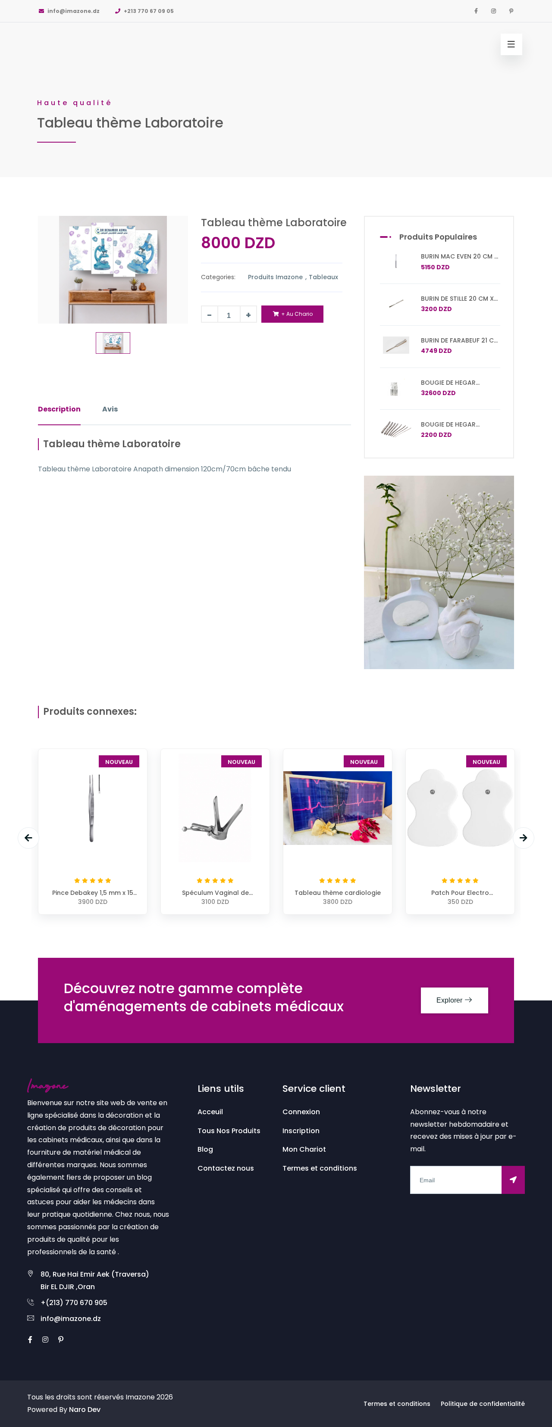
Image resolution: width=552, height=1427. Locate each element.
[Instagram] (493, 11)
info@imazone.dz (73, 11)
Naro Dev (84, 1410)
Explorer (450, 1000)
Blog (205, 1149)
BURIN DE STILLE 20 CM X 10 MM (457, 302)
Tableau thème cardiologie (338, 892)
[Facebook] (476, 11)
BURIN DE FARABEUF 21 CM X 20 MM (460, 344)
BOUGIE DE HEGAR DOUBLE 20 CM (448, 428)
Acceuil (210, 1112)
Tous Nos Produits (229, 1131)
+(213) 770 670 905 (74, 1303)
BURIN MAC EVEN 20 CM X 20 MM (459, 260)
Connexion (301, 1112)
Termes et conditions (319, 1168)
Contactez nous (226, 1168)
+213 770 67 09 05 (148, 11)
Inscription (301, 1131)
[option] (276, 88)
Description (59, 409)
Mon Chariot (304, 1149)
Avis (110, 409)
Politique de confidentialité (483, 1403)
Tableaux (323, 277)
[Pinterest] (511, 11)
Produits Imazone (276, 277)
